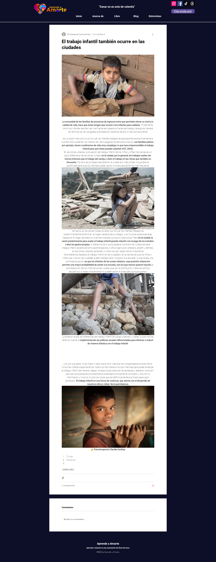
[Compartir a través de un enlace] (63, 478)
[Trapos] (192, 3)
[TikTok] (186, 3)
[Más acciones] (152, 34)
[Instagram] (173, 3)
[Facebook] (180, 3)
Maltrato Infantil (68, 469)
